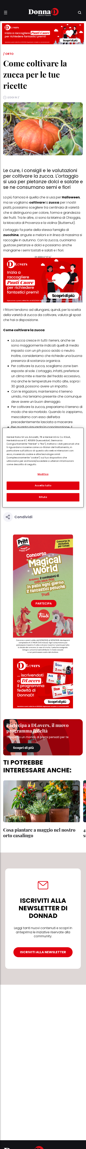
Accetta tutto (43, 485)
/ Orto (8, 54)
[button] (5, 12)
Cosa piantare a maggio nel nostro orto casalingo (39, 832)
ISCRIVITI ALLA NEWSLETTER (43, 952)
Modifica (43, 474)
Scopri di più (23, 747)
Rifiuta (43, 497)
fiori (60, 250)
